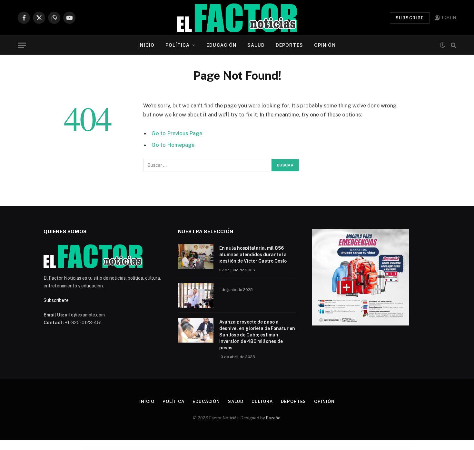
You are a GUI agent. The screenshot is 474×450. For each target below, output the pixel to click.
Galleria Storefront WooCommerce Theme (331, 448)
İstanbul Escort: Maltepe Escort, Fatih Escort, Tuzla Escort (143, 448)
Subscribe (410, 17)
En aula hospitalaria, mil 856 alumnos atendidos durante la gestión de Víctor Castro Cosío (253, 254)
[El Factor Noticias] (237, 17)
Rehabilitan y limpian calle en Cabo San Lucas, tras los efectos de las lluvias (218, 448)
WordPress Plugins (110, 448)
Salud (256, 45)
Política (177, 45)
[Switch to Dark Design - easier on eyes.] (442, 45)
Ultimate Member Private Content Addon (259, 448)
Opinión (325, 45)
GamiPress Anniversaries (362, 448)
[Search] (452, 45)
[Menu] (22, 45)
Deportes (289, 45)
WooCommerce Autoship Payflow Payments (317, 448)
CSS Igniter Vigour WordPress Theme (272, 448)
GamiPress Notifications (342, 448)
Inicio (146, 45)
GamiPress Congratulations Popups (353, 448)
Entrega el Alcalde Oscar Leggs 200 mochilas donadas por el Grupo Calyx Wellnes (241, 448)
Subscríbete (56, 300)
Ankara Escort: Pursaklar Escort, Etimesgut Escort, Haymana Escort (123, 448)
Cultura (262, 401)
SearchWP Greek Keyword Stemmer (283, 448)
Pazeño (273, 417)
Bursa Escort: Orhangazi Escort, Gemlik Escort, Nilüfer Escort (160, 448)
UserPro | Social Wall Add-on (306, 448)
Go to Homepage (173, 145)
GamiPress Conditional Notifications (295, 448)
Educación (221, 45)
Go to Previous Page (177, 133)
